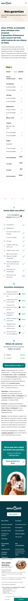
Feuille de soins (5, 549)
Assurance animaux (6, 524)
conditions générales (7, 433)
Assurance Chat (5, 527)
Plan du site (18, 537)
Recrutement (18, 527)
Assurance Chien (6, 530)
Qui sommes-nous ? (20, 524)
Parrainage (4, 538)
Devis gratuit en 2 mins (13, 365)
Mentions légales (20, 533)
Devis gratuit (13, 514)
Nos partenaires (19, 530)
